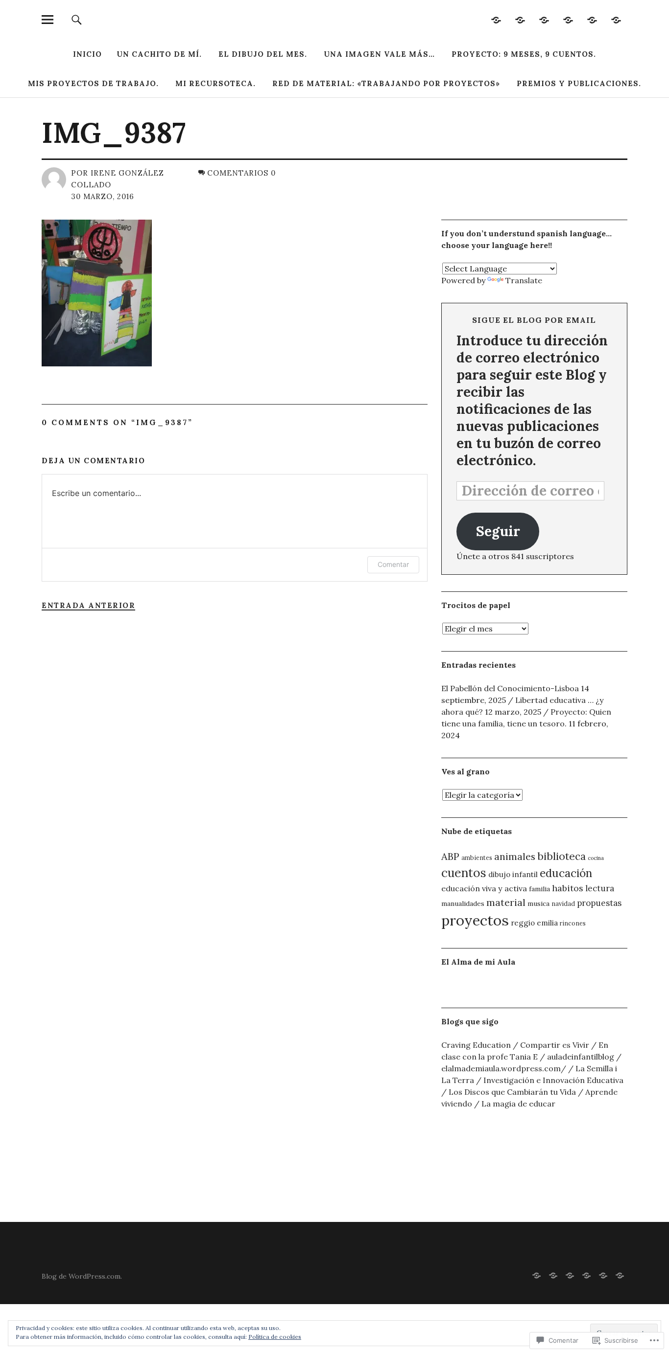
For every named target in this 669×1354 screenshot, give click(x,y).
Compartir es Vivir (554, 1045)
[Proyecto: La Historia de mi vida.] (496, 19)
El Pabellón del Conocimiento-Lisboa (510, 688)
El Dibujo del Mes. (262, 54)
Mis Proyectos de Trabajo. (93, 83)
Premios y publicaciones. (579, 83)
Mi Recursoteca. (215, 83)
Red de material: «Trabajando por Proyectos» (386, 83)
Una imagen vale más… (379, 54)
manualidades (462, 903)
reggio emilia (534, 922)
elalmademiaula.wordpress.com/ (503, 1068)
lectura (599, 888)
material (506, 902)
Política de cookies (274, 1336)
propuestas (599, 903)
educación (566, 873)
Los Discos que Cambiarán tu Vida (512, 1092)
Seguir (498, 531)
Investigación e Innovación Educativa (553, 1080)
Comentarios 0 (241, 173)
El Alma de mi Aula (478, 962)
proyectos (475, 920)
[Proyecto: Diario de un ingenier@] (544, 19)
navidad (563, 903)
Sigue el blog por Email (534, 320)
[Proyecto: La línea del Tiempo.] (616, 19)
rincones (573, 923)
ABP (450, 856)
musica (538, 903)
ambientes (476, 857)
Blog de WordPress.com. (82, 1276)
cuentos (463, 872)
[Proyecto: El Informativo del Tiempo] (520, 19)
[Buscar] (76, 19)
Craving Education (476, 1045)
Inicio (87, 54)
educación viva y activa (484, 888)
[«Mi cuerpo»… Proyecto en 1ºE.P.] (568, 19)
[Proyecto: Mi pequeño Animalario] (592, 19)
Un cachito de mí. (159, 54)
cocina (596, 858)
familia (539, 888)
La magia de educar (518, 1103)
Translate (523, 280)
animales (514, 856)
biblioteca (561, 856)
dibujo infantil (513, 874)
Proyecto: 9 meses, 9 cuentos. (524, 54)
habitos (567, 888)
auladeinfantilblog (580, 1056)
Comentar (393, 564)
